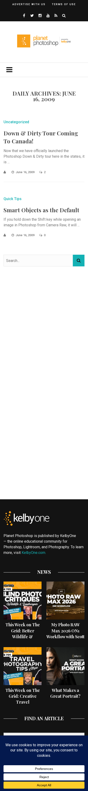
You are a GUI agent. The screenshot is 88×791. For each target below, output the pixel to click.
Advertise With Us (29, 4)
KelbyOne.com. (34, 552)
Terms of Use (64, 4)
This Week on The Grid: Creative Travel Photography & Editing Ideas (22, 702)
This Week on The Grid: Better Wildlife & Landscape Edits (22, 633)
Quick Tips (13, 199)
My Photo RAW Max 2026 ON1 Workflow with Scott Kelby (65, 633)
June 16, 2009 (25, 172)
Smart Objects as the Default (41, 210)
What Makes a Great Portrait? (65, 693)
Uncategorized (16, 122)
